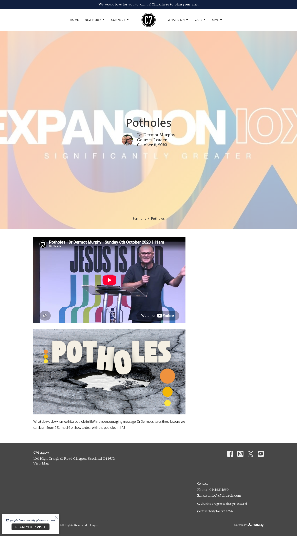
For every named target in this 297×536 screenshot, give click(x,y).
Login (94, 525)
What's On (176, 20)
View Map (41, 463)
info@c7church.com (224, 495)
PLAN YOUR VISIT (30, 526)
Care (198, 20)
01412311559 (219, 490)
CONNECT (118, 20)
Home (74, 20)
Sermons (139, 218)
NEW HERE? (93, 20)
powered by (247, 528)
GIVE (215, 20)
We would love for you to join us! (149, 4)
